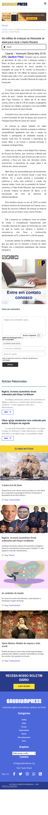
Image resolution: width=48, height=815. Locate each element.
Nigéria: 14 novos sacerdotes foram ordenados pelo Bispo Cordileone (19, 393)
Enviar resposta (29, 335)
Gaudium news (7, 29)
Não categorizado (24, 737)
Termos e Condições (9, 786)
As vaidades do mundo (13, 593)
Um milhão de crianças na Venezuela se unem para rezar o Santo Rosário (23, 40)
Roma (24, 741)
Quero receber (24, 686)
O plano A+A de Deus (12, 485)
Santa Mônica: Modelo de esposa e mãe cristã (21, 645)
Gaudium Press (15, 56)
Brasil (24, 723)
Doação (24, 727)
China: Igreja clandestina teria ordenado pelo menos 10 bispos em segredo (24, 421)
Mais (6, 412)
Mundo (5, 25)
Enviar (10, 364)
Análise (24, 720)
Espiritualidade (14, 500)
